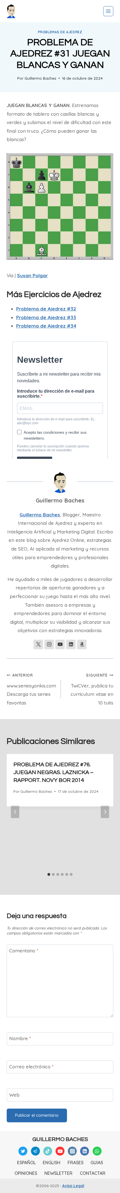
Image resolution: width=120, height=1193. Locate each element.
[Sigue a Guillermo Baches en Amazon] (82, 644)
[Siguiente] (105, 812)
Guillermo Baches (40, 78)
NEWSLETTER (58, 1173)
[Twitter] (23, 1151)
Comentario (23, 951)
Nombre (20, 1038)
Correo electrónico (31, 1066)
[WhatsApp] (97, 1151)
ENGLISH (51, 1162)
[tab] (48, 874)
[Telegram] (35, 1151)
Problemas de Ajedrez (60, 32)
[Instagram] (72, 1151)
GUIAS (96, 1162)
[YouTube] (60, 1151)
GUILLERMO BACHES (60, 1139)
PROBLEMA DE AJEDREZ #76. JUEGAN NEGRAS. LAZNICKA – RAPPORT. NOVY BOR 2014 (53, 772)
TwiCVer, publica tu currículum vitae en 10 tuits (92, 689)
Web (14, 1095)
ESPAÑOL (26, 1162)
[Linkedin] (84, 1151)
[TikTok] (47, 1151)
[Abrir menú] (108, 11)
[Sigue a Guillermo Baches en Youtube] (60, 644)
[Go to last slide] (15, 812)
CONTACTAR (92, 1173)
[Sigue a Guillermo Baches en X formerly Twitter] (38, 644)
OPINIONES (26, 1173)
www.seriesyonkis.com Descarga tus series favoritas (31, 689)
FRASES (75, 1162)
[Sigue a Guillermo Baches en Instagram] (49, 644)
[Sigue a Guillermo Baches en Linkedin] (71, 644)
